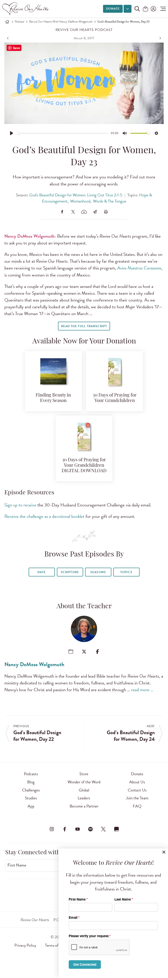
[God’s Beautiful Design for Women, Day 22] (8, 38)
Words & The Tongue (109, 201)
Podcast (19, 21)
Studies (31, 798)
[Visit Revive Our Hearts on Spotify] (90, 829)
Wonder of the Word (84, 782)
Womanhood (80, 201)
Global (84, 790)
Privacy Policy (25, 945)
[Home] (7, 21)
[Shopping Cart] (145, 9)
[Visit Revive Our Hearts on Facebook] (64, 829)
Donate (113, 8)
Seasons (98, 572)
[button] (162, 8)
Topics (126, 572)
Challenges (31, 790)
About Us (137, 782)
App (31, 806)
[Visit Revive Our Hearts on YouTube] (77, 829)
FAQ (137, 806)
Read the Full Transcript (84, 326)
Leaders (84, 798)
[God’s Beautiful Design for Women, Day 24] (160, 38)
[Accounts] (153, 8)
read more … (142, 689)
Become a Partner (84, 806)
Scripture (70, 572)
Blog (31, 782)
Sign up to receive (20, 504)
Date (41, 572)
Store (83, 774)
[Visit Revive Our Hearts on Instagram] (51, 829)
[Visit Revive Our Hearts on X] (103, 829)
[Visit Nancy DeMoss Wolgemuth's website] (71, 652)
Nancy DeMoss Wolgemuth (34, 664)
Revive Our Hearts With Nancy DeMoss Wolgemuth (61, 21)
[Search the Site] (137, 9)
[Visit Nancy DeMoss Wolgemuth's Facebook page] (97, 652)
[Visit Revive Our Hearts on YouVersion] (116, 829)
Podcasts (31, 774)
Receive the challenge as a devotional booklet (44, 516)
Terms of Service (57, 945)
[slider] (62, 133)
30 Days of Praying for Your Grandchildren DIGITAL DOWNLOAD (84, 465)
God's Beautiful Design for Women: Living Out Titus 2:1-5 (75, 195)
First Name (16, 865)
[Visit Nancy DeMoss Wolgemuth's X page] (84, 652)
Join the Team (137, 798)
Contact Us (137, 790)
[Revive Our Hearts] (26, 8)
